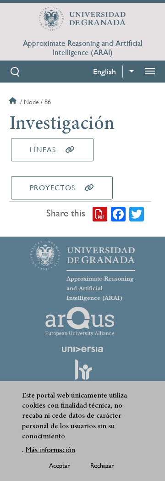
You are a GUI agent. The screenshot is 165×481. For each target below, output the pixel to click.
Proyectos (52, 187)
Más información (50, 449)
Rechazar (102, 465)
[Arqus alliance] (79, 321)
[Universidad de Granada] (82, 18)
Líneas (43, 149)
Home (13, 101)
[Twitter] (136, 213)
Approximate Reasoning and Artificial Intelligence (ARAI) (83, 48)
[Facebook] (118, 213)
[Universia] (82, 349)
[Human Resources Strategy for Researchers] (82, 373)
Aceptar (59, 465)
